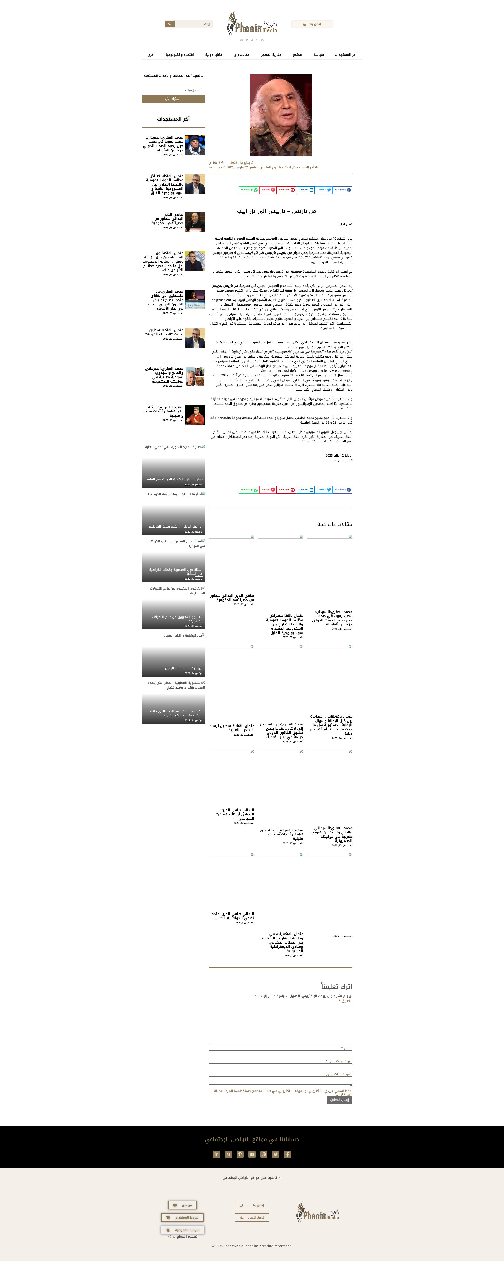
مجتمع (297, 55)
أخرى (151, 55)
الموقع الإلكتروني (339, 1074)
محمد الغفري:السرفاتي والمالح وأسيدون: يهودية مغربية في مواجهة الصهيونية (331, 834)
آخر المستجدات (346, 55)
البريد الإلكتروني (339, 1061)
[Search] (170, 24)
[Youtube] (251, 1154)
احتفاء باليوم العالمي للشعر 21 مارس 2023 (259, 167)
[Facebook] (262, 40)
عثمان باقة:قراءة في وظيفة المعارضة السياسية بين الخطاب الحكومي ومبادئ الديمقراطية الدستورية (281, 942)
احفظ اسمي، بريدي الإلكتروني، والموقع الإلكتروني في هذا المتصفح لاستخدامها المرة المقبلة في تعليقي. (283, 1092)
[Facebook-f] (287, 1154)
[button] (343, 190)
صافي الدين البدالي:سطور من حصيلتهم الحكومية (232, 597)
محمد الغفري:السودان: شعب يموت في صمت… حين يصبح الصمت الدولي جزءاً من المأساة (332, 618)
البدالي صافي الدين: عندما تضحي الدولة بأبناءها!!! (232, 916)
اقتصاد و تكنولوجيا (180, 55)
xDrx (171, 1236)
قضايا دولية (214, 55)
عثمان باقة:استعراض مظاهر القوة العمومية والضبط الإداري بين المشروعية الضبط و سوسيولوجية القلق (284, 624)
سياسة (318, 55)
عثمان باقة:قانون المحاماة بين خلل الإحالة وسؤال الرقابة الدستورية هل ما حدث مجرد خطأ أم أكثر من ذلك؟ (331, 725)
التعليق (345, 1001)
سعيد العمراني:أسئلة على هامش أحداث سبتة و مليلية (281, 834)
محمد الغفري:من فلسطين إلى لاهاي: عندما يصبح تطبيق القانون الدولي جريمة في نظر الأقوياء (281, 730)
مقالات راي (242, 55)
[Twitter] (275, 1154)
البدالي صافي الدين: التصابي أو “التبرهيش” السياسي (235, 814)
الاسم (346, 1048)
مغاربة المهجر (271, 55)
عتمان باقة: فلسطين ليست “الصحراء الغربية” (231, 727)
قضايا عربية (217, 167)
